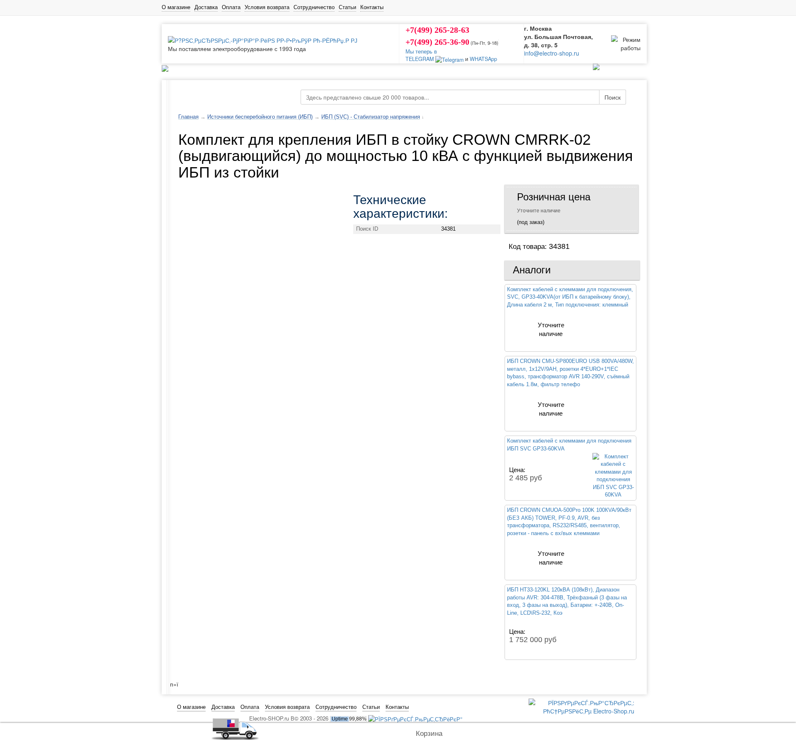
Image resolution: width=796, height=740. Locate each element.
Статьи (347, 7)
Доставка (206, 7)
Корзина (429, 734)
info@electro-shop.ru (551, 53)
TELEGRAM (420, 59)
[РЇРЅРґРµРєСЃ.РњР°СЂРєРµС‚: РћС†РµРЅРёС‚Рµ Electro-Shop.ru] (581, 705)
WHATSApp (483, 59)
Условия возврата (267, 7)
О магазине (176, 7)
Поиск (612, 97)
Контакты (371, 7)
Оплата (231, 7)
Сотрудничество (314, 7)
